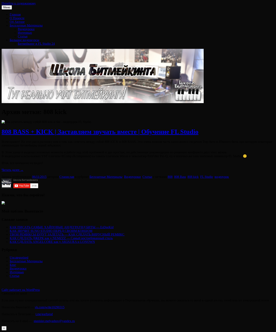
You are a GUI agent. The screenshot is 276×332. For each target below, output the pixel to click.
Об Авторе (17, 21)
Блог (13, 265)
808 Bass (180, 176)
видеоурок (222, 176)
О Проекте (17, 18)
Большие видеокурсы (24, 40)
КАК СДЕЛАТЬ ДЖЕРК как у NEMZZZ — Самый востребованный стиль (61, 238)
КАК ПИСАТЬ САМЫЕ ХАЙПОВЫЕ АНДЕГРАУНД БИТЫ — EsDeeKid (62, 227)
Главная (15, 14)
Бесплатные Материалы (26, 25)
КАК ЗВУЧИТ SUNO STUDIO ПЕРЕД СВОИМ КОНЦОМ (51, 231)
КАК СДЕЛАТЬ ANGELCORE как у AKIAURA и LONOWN (52, 241)
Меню (6, 7)
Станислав (66, 176)
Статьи (22, 36)
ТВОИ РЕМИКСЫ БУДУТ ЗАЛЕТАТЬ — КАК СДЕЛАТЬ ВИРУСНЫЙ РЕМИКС (67, 234)
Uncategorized (19, 257)
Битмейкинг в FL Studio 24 (36, 43)
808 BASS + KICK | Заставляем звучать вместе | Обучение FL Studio (100, 131)
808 (170, 176)
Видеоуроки (26, 29)
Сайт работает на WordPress (21, 289)
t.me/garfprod (44, 314)
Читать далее (12, 170)
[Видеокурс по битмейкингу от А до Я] (3, 203)
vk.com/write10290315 (49, 307)
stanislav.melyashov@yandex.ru (54, 321)
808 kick (193, 176)
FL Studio (206, 176)
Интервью (25, 32)
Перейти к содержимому (19, 3)
